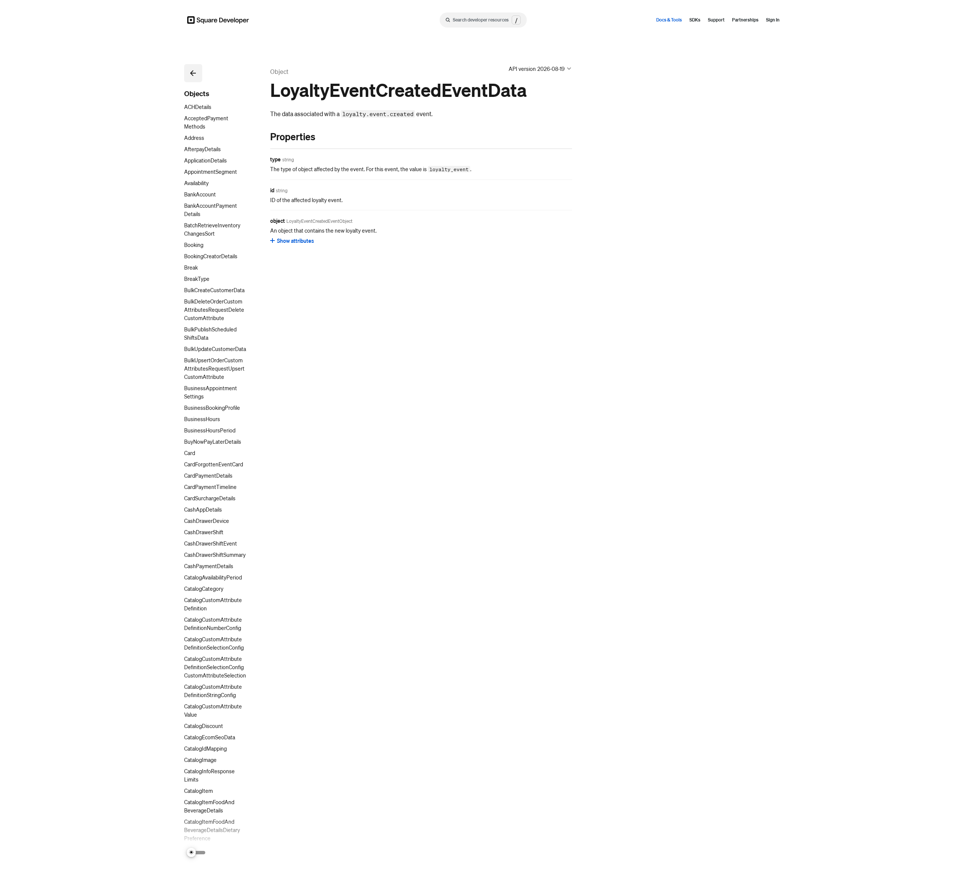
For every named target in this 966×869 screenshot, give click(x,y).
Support (716, 20)
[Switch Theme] (196, 852)
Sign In (773, 20)
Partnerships (745, 20)
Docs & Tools (669, 20)
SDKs (694, 20)
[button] (193, 73)
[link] (262, 136)
